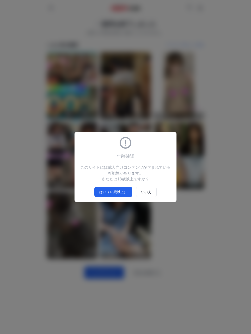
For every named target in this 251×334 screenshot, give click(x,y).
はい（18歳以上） (113, 191)
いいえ (146, 191)
